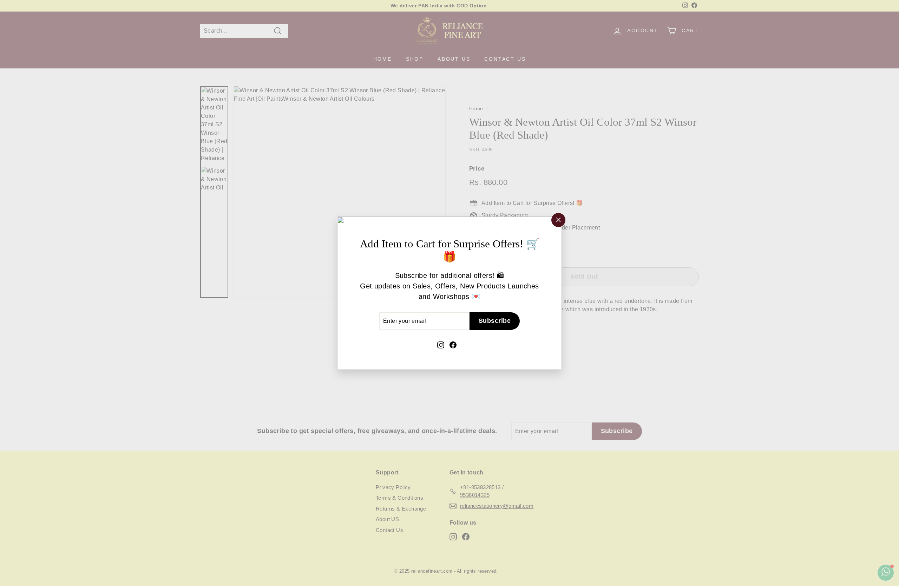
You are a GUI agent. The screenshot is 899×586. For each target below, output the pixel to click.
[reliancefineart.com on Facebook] (453, 344)
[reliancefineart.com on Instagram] (440, 344)
